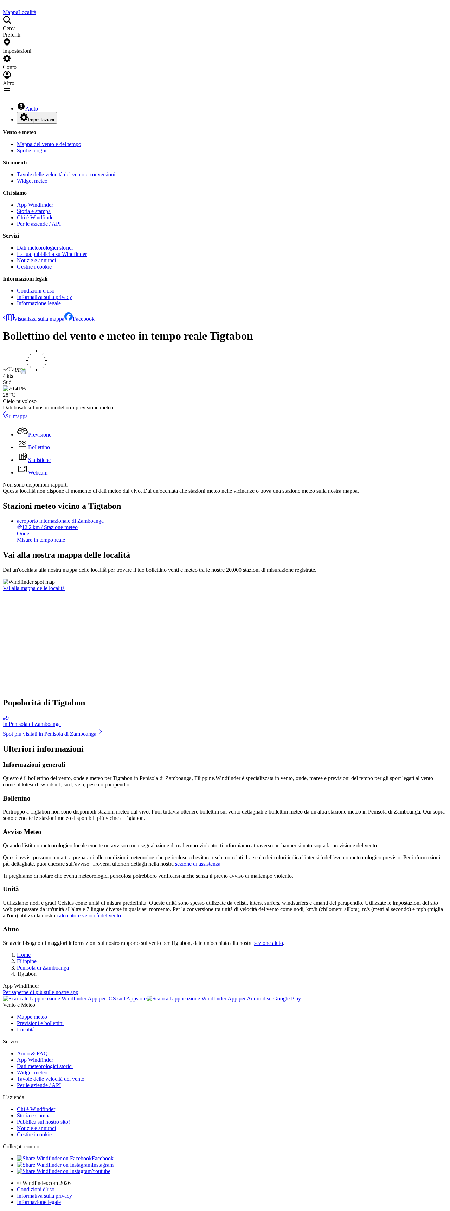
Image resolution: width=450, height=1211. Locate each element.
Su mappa (17, 416)
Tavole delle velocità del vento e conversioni (66, 174)
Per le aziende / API (39, 224)
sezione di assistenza (197, 864)
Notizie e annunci (36, 260)
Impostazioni (41, 120)
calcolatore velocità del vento (89, 915)
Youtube (101, 1171)
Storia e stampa (34, 211)
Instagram (103, 1165)
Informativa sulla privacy (44, 297)
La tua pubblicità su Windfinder (52, 254)
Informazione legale (39, 303)
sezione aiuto (268, 943)
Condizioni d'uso (35, 291)
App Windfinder (35, 205)
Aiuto (31, 109)
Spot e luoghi (31, 150)
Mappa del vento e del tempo (49, 144)
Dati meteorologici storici (45, 248)
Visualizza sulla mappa (39, 319)
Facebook (84, 319)
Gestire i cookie (34, 267)
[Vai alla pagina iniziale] (3, 6)
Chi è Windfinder (36, 217)
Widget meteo (32, 181)
